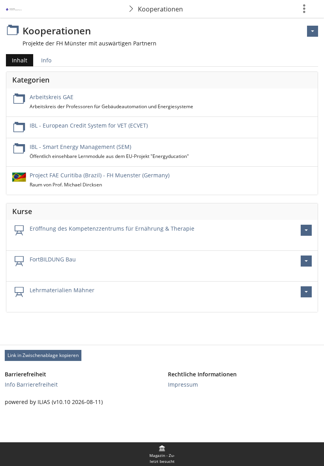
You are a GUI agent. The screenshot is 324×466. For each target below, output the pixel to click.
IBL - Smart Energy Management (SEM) (80, 146)
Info (46, 60)
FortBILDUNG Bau (53, 259)
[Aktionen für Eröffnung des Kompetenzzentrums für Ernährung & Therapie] (306, 230)
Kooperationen (160, 9)
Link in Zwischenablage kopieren (43, 355)
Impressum (183, 384)
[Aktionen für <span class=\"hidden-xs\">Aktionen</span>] (312, 31)
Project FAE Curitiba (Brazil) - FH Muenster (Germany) (100, 175)
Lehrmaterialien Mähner (62, 290)
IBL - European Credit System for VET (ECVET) (89, 125)
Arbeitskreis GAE (51, 97)
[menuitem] (162, 454)
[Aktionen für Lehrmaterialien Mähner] (306, 291)
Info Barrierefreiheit (31, 384)
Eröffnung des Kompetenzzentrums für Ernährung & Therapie (112, 228)
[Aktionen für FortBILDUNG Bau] (306, 261)
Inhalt (16, 61)
